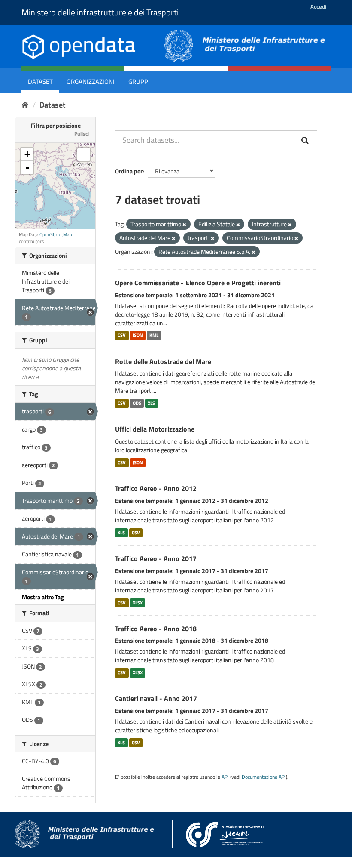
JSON (138, 335)
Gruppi (139, 81)
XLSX (138, 602)
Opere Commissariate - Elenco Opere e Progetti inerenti (198, 282)
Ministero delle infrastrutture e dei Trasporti (100, 12)
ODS (137, 403)
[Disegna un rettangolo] (83, 154)
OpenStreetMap (55, 234)
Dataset (40, 81)
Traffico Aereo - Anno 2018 (156, 628)
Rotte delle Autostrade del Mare (163, 361)
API (225, 777)
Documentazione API (264, 777)
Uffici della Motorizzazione (154, 429)
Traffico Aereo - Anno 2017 (156, 558)
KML (153, 335)
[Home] (25, 105)
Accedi (318, 6)
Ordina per (129, 171)
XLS (151, 403)
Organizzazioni (91, 81)
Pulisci (81, 133)
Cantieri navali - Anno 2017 (156, 698)
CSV (122, 335)
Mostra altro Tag (43, 596)
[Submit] (305, 140)
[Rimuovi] (184, 224)
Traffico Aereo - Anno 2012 (156, 488)
